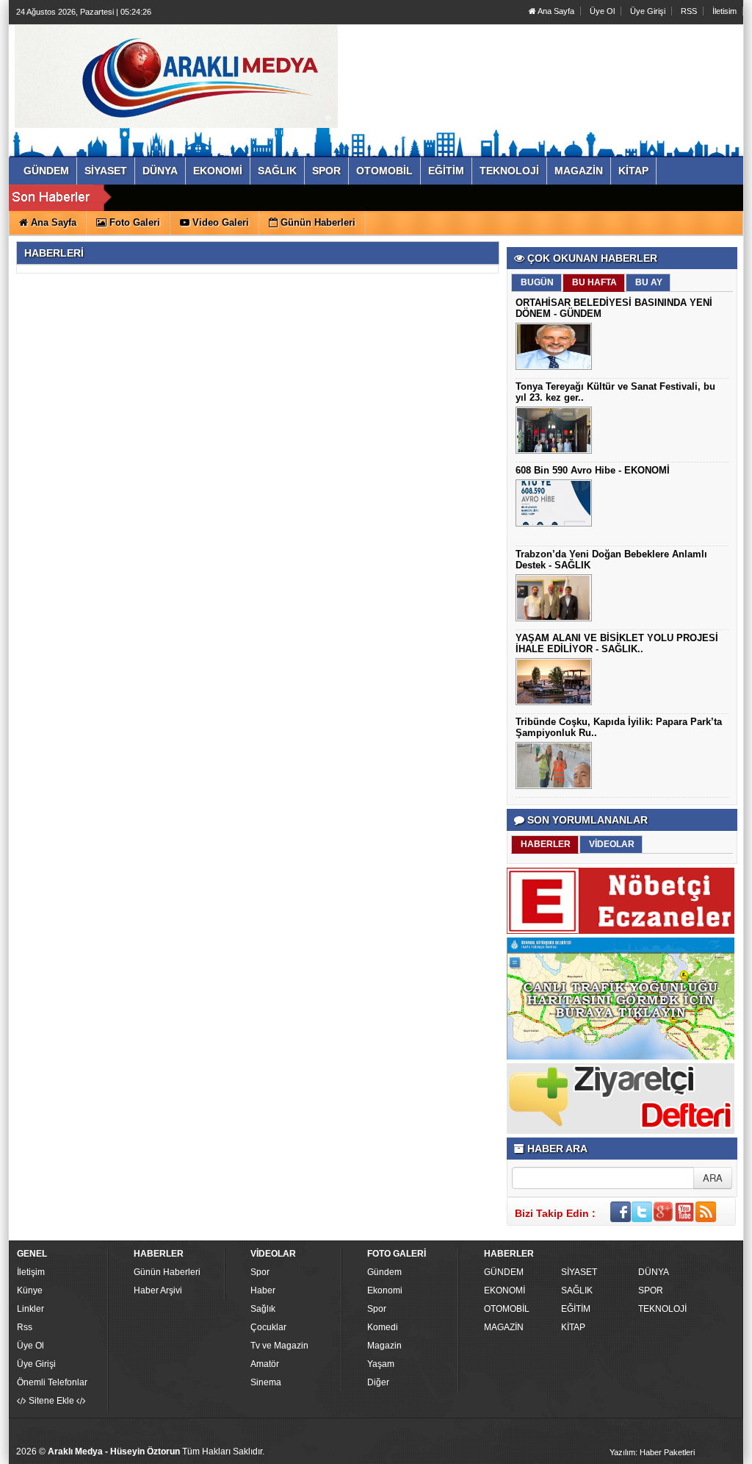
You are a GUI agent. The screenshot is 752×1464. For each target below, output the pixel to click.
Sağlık (262, 1309)
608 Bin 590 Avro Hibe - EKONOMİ (593, 470)
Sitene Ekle (51, 1401)
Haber (262, 1290)
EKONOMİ (504, 1290)
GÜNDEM (504, 1272)
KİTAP (573, 1327)
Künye (30, 1290)
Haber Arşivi (158, 1290)
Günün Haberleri (167, 1272)
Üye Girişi (647, 11)
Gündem (384, 1272)
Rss (24, 1327)
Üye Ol (602, 11)
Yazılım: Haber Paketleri (652, 1452)
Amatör (264, 1364)
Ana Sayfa (555, 11)
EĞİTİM (575, 1309)
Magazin (384, 1345)
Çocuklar (268, 1327)
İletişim (31, 1272)
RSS (689, 11)
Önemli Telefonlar (52, 1382)
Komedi (382, 1327)
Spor (260, 1272)
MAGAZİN (504, 1327)
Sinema (265, 1382)
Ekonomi (384, 1290)
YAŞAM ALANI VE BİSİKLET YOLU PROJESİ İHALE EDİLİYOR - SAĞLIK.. (617, 643)
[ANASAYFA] (176, 75)
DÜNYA (653, 1272)
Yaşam (380, 1364)
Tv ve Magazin (279, 1345)
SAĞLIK (577, 1290)
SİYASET (579, 1272)
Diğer (378, 1382)
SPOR (650, 1290)
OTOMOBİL (506, 1309)
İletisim (724, 11)
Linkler (30, 1309)
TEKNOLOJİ (662, 1309)
